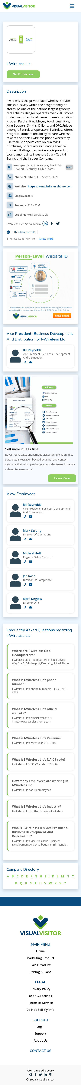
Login (40, 1027)
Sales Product (41, 965)
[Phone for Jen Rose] (25, 585)
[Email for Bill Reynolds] (30, 362)
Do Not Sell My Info (40, 1010)
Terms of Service (40, 1003)
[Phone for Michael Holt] (25, 562)
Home (40, 951)
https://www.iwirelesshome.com (50, 186)
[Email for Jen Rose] (30, 585)
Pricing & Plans (40, 972)
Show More (46, 238)
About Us (40, 1040)
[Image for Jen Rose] (15, 585)
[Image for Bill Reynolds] (15, 361)
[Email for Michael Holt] (30, 562)
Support (40, 1033)
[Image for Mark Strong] (15, 540)
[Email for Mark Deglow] (30, 607)
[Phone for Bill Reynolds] (25, 362)
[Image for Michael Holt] (15, 563)
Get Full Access (23, 74)
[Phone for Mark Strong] (25, 539)
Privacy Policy (40, 989)
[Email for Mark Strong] (30, 539)
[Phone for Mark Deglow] (25, 607)
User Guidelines (40, 996)
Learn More (62, 478)
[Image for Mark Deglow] (15, 608)
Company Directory (40, 1070)
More (69, 167)
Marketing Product (40, 958)
